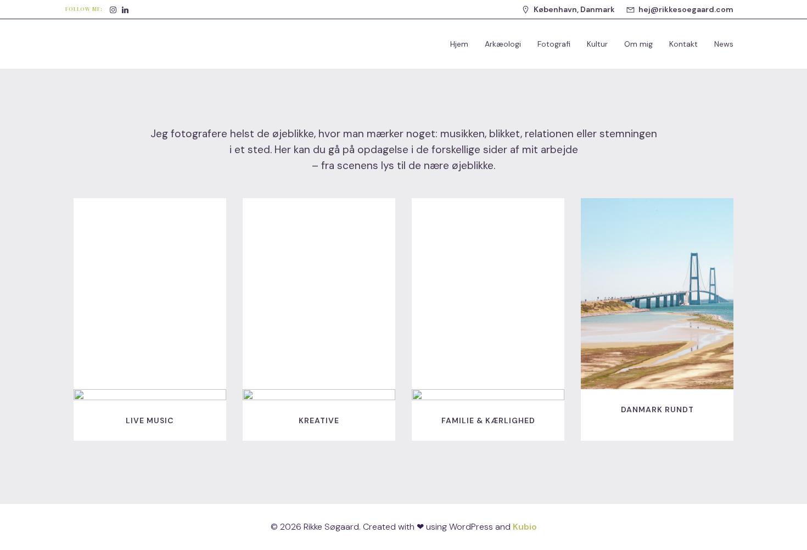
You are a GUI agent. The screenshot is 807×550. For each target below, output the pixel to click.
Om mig (638, 44)
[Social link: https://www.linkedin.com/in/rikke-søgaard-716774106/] (125, 9)
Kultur (597, 44)
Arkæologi (503, 44)
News (723, 44)
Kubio (525, 526)
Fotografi (553, 44)
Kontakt (683, 44)
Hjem (459, 44)
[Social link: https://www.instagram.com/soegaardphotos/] (113, 9)
